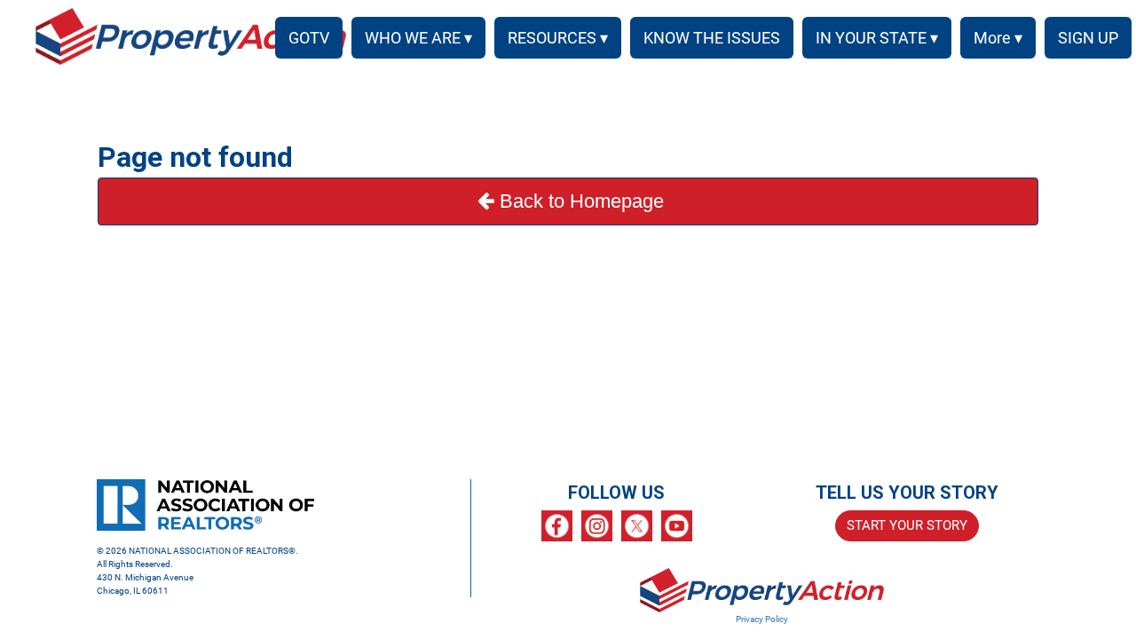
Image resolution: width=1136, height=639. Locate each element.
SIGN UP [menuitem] (1088, 37)
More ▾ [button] (998, 37)
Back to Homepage (582, 201)
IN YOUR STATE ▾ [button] (877, 37)
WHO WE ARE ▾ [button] (418, 37)
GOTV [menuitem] (308, 37)
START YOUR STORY (907, 525)
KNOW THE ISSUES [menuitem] (711, 37)
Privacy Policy (762, 619)
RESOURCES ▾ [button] (558, 37)
